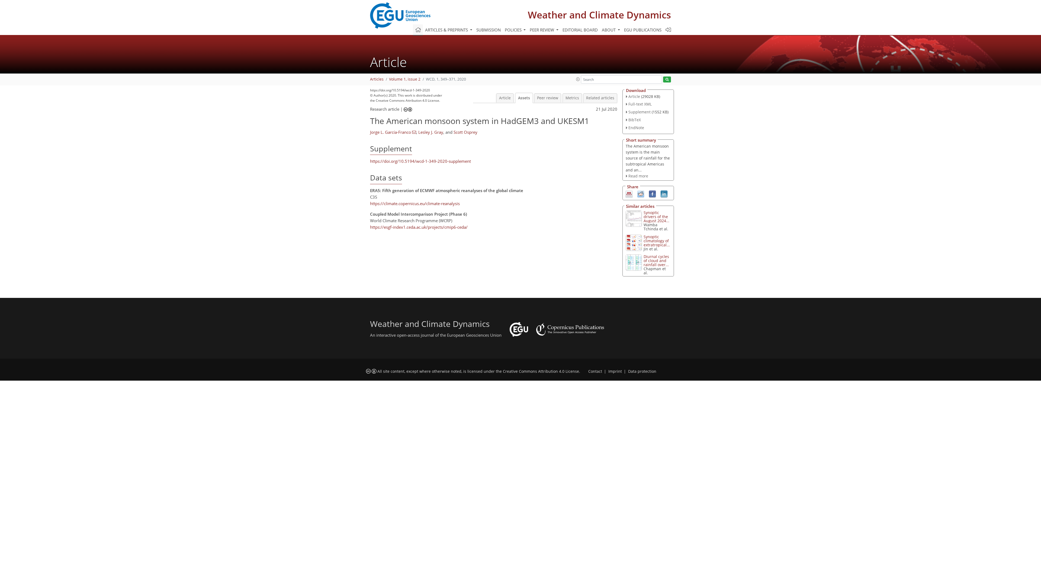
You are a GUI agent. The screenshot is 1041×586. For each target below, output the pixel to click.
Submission (488, 30)
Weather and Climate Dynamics (599, 14)
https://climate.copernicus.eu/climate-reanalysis (415, 203)
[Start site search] (667, 80)
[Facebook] (652, 193)
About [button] (609, 30)
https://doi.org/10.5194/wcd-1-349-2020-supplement (420, 161)
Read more (638, 176)
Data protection (642, 371)
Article (505, 97)
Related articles (600, 97)
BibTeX (634, 119)
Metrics (572, 97)
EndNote (636, 127)
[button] (578, 79)
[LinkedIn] (664, 193)
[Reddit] (640, 193)
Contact (595, 371)
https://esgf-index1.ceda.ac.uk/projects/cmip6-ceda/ (419, 227)
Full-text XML (640, 104)
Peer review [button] (542, 30)
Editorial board (580, 30)
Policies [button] (514, 30)
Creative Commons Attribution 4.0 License (541, 371)
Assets (524, 97)
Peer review (547, 97)
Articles (377, 79)
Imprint (615, 371)
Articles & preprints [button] (447, 30)
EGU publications (642, 30)
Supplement (639, 111)
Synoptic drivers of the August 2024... (656, 216)
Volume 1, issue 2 (404, 79)
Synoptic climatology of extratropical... (657, 240)
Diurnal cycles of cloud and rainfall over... (656, 260)
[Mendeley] (629, 193)
